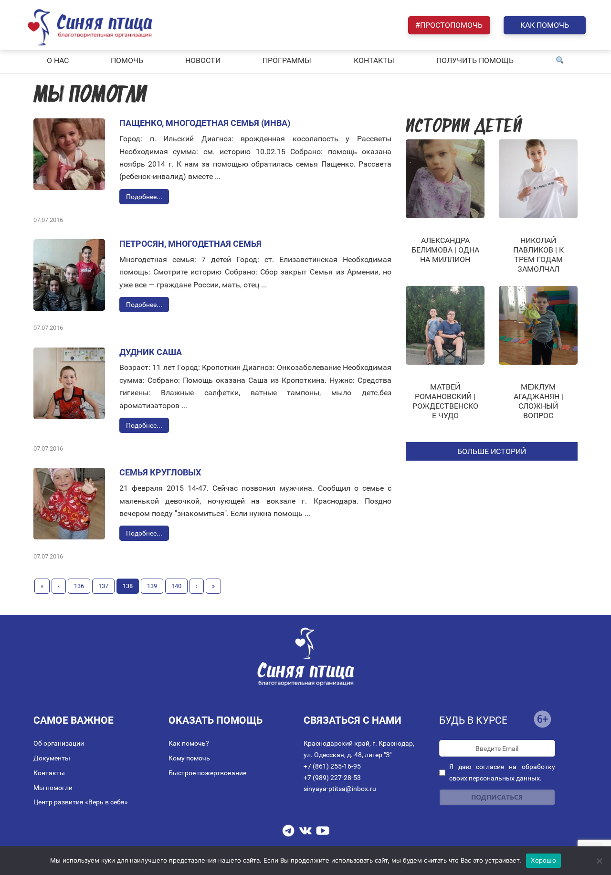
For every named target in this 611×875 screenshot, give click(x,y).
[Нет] (599, 860)
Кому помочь (189, 758)
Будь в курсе (473, 720)
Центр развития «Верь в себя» (80, 802)
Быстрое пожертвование (207, 773)
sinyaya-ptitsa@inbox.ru (340, 788)
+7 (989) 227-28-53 (332, 777)
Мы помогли (53, 787)
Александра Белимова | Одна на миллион (445, 250)
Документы (51, 758)
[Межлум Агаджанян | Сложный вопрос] (538, 325)
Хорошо (543, 860)
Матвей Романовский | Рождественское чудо (445, 401)
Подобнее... (144, 196)
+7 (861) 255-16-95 (332, 766)
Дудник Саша (150, 352)
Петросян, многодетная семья (190, 244)
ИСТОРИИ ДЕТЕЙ (464, 127)
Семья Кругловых (160, 472)
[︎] (560, 61)
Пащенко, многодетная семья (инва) (204, 123)
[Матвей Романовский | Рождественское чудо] (445, 325)
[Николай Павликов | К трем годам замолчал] (538, 178)
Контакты (49, 773)
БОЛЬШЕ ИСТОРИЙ (491, 451)
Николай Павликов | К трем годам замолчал (538, 255)
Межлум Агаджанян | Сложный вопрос (538, 401)
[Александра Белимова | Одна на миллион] (445, 178)
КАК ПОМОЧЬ (544, 25)
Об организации (58, 743)
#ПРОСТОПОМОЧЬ (449, 25)
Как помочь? (189, 743)
